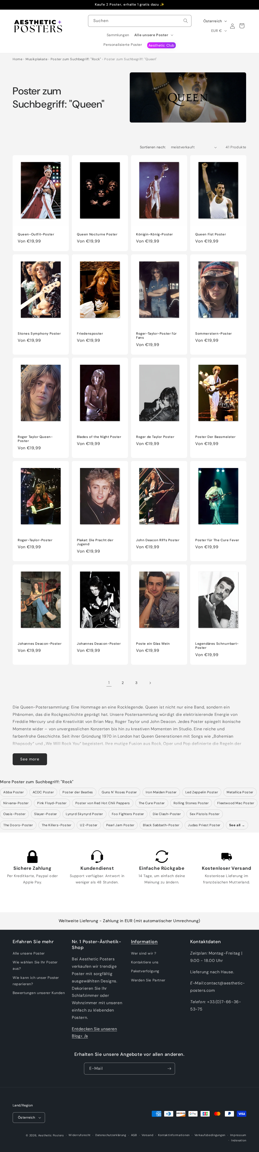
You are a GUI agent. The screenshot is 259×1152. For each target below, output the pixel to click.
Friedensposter (90, 333)
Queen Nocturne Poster (97, 234)
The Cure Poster (152, 803)
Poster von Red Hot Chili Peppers (102, 803)
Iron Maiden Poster (161, 792)
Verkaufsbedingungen (210, 1135)
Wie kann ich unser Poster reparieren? (36, 980)
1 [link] (109, 682)
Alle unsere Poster (29, 953)
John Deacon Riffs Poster (157, 540)
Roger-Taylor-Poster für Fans (156, 335)
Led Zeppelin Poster (201, 792)
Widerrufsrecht (80, 1135)
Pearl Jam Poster (120, 825)
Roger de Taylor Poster (155, 437)
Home (17, 59)
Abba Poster (13, 792)
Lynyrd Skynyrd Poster (84, 814)
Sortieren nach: (153, 147)
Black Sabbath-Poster (161, 825)
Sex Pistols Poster (205, 814)
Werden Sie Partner (148, 980)
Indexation (238, 1140)
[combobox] (139, 21)
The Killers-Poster (57, 825)
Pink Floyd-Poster (52, 803)
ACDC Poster (43, 792)
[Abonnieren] (169, 1069)
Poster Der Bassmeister (215, 437)
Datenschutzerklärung (110, 1135)
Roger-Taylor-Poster (35, 540)
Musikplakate (36, 59)
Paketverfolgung (145, 971)
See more (29, 759)
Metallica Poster (240, 792)
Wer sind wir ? (143, 953)
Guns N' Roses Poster (119, 792)
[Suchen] (185, 20)
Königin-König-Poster (154, 234)
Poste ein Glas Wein (153, 643)
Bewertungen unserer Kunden (39, 993)
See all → (237, 825)
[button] (153, 35)
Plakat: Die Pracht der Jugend (95, 542)
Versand (147, 1135)
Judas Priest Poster (204, 825)
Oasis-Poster (14, 814)
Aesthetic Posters (51, 1135)
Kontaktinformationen (174, 1135)
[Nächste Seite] (150, 683)
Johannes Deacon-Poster (39, 643)
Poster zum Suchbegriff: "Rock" (76, 59)
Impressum (238, 1135)
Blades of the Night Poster (99, 437)
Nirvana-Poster (16, 803)
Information (144, 942)
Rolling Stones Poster (191, 803)
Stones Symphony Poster (39, 333)
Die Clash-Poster (167, 814)
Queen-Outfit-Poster (36, 234)
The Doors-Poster (18, 825)
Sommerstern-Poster (213, 333)
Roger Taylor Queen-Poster (35, 439)
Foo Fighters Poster (128, 814)
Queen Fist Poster (210, 234)
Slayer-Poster (45, 814)
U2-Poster (88, 825)
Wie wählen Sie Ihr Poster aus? (35, 965)
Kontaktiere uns (145, 962)
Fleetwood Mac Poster (235, 803)
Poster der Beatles (77, 792)
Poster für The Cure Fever (217, 540)
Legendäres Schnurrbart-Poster (217, 645)
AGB (134, 1135)
